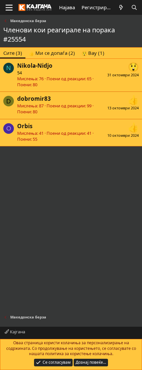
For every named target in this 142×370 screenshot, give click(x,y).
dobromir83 (34, 98)
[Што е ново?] (121, 7)
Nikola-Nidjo (35, 65)
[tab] (51, 53)
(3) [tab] (12, 53)
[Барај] (134, 7)
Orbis (24, 126)
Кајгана (17, 332)
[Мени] (9, 7)
